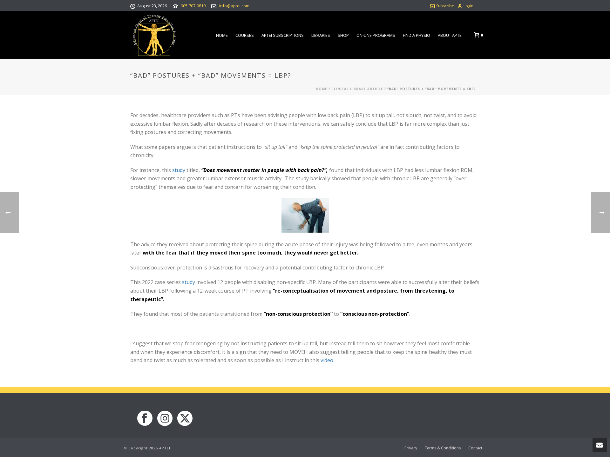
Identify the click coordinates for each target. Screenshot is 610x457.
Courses (244, 35)
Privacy (410, 448)
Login (468, 6)
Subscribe (445, 6)
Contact (475, 448)
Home (222, 35)
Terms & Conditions (443, 448)
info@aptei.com (234, 6)
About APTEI (450, 35)
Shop (343, 35)
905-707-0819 (193, 6)
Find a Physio (416, 35)
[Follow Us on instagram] (165, 419)
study (178, 170)
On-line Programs (375, 35)
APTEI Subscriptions (282, 35)
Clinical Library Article (357, 89)
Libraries (320, 35)
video (327, 360)
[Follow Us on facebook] (144, 419)
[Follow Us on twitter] (185, 419)
